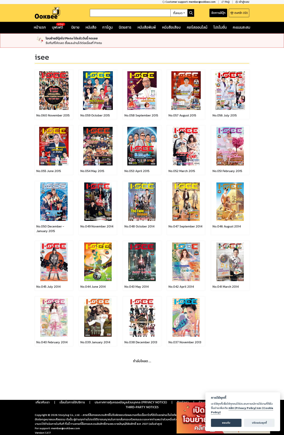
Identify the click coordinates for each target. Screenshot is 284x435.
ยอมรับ (226, 423)
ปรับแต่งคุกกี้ (259, 423)
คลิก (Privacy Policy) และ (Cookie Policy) (242, 410)
